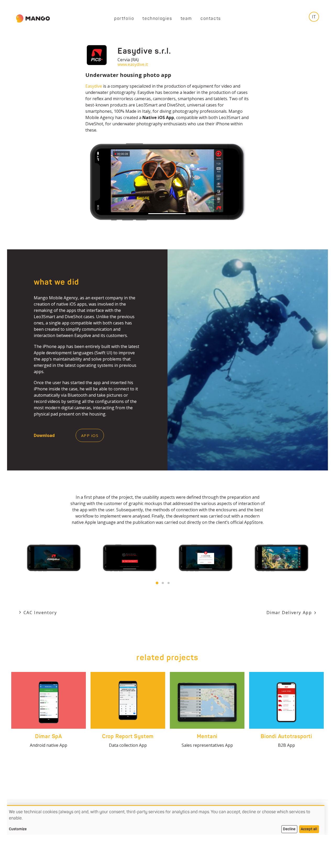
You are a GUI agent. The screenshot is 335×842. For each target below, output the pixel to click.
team (186, 18)
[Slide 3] (168, 583)
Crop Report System (128, 736)
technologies (157, 18)
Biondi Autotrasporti (286, 736)
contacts (210, 18)
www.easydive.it (133, 64)
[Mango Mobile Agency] (33, 18)
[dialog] (165, 821)
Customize (18, 829)
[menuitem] (124, 18)
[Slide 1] (157, 583)
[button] (48, 700)
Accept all (309, 829)
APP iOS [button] (90, 435)
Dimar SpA (48, 736)
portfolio (124, 18)
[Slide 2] (163, 583)
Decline (289, 829)
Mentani (207, 736)
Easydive (93, 86)
